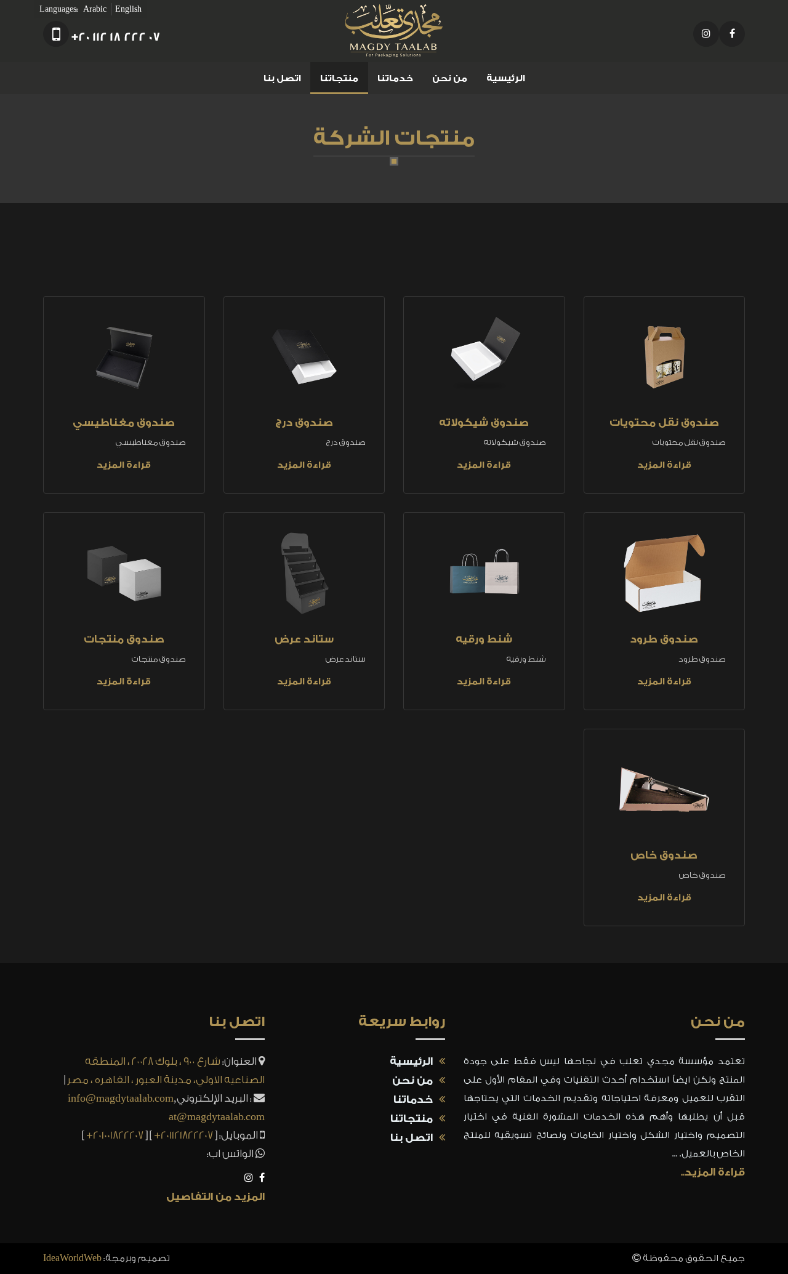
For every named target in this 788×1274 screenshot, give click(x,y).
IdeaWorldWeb (72, 1258)
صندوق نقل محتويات (664, 422)
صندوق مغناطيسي (124, 422)
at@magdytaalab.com (217, 1117)
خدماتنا (395, 78)
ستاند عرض (304, 639)
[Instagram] (706, 34)
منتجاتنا (339, 78)
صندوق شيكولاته (484, 422)
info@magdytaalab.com (121, 1098)
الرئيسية (505, 78)
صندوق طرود (664, 639)
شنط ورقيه (484, 639)
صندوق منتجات (124, 639)
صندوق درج (304, 422)
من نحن (449, 78)
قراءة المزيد (664, 465)
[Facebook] (732, 34)
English (128, 9)
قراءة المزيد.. (713, 1172)
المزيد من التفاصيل (215, 1197)
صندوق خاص (664, 855)
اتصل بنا (282, 78)
